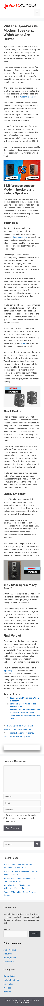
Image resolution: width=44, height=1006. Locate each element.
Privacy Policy (10, 958)
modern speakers (27, 97)
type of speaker (10, 671)
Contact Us (9, 961)
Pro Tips (7, 988)
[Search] (37, 844)
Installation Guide (11, 980)
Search (7, 929)
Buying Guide (9, 976)
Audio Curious (10, 950)
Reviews (7, 992)
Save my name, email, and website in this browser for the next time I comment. (22, 818)
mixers (24, 343)
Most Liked (8, 984)
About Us (8, 954)
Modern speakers (19, 237)
